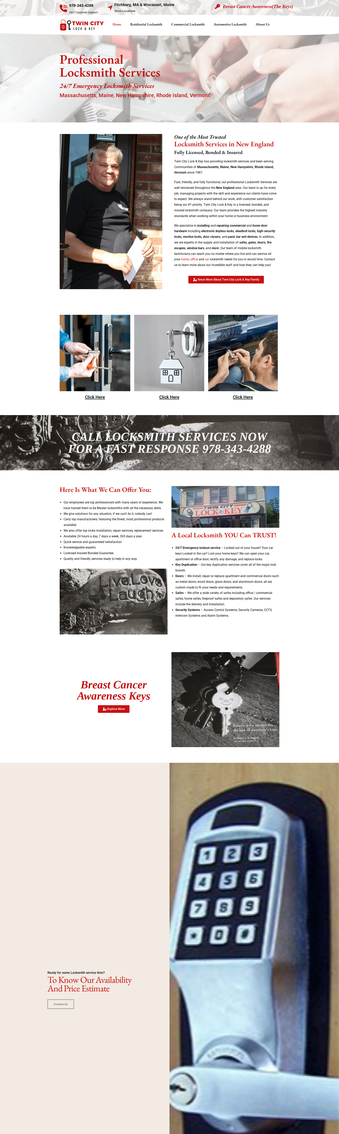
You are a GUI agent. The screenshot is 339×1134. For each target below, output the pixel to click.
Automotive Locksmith (230, 24)
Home (117, 24)
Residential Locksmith (146, 24)
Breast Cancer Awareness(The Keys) (258, 6)
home (185, 259)
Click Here (95, 397)
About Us (263, 24)
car (207, 259)
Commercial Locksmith (188, 24)
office (194, 259)
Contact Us (61, 1004)
